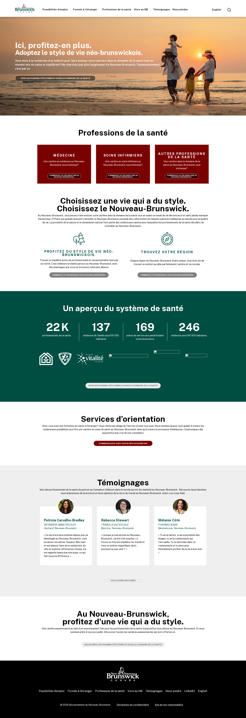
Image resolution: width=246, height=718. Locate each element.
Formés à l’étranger (85, 9)
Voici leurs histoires (123, 580)
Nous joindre (180, 9)
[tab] (119, 572)
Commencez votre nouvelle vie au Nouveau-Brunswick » (79, 275)
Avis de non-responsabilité (169, 704)
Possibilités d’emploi (55, 9)
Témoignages (161, 9)
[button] (35, 533)
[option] (66, 532)
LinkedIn (189, 691)
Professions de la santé (116, 9)
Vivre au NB (141, 9)
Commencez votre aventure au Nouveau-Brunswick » (64, 176)
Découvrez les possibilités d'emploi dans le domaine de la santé (123, 644)
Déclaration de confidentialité (133, 704)
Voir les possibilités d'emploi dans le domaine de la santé (123, 385)
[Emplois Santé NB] (25, 8)
